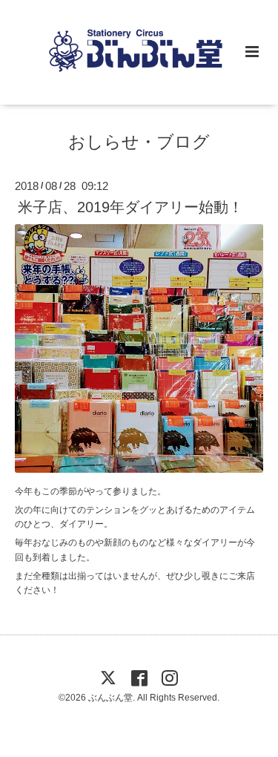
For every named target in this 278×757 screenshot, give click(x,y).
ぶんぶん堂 (110, 697)
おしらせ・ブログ (139, 142)
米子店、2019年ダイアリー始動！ (130, 207)
